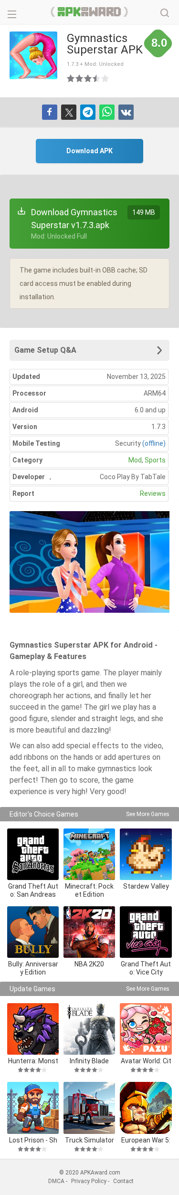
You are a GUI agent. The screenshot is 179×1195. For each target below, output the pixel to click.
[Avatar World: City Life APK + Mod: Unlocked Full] (145, 1029)
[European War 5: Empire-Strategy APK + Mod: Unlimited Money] (145, 1107)
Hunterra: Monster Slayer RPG (33, 1060)
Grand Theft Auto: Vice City (146, 968)
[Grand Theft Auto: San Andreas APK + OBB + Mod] (33, 854)
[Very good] (97, 78)
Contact (123, 1181)
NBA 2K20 (89, 964)
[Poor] (71, 78)
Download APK (89, 151)
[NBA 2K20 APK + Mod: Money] (89, 932)
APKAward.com (89, 12)
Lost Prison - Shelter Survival (33, 1139)
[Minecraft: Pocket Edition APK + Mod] (89, 854)
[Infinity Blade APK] (89, 1029)
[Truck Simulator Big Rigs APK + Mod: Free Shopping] (89, 1107)
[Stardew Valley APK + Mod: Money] (145, 854)
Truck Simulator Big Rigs (89, 1139)
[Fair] (79, 78)
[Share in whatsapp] (107, 112)
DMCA (56, 1181)
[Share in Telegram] (87, 112)
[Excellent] (105, 78)
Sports (155, 460)
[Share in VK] (126, 112)
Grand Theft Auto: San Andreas (33, 890)
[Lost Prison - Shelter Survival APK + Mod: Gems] (33, 1107)
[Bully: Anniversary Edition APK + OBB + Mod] (33, 932)
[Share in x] (68, 112)
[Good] (88, 78)
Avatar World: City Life (146, 1060)
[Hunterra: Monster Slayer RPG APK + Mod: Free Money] (33, 1029)
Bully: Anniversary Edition (33, 968)
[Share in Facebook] (49, 112)
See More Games (147, 814)
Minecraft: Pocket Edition (89, 890)
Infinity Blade (89, 1060)
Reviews (153, 493)
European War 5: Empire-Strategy (145, 1139)
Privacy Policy (88, 1181)
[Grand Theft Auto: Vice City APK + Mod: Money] (145, 932)
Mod (135, 460)
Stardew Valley (146, 886)
